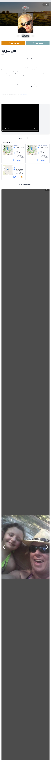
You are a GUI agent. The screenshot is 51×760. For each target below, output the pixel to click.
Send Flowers (22, 177)
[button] (7, 148)
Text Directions (18, 160)
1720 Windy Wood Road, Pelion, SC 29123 (19, 173)
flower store (24, 94)
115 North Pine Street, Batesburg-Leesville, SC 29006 (20, 156)
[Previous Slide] (3, 547)
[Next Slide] (47, 547)
